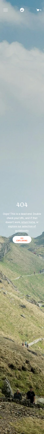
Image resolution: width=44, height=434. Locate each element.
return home (28, 222)
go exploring (22, 239)
